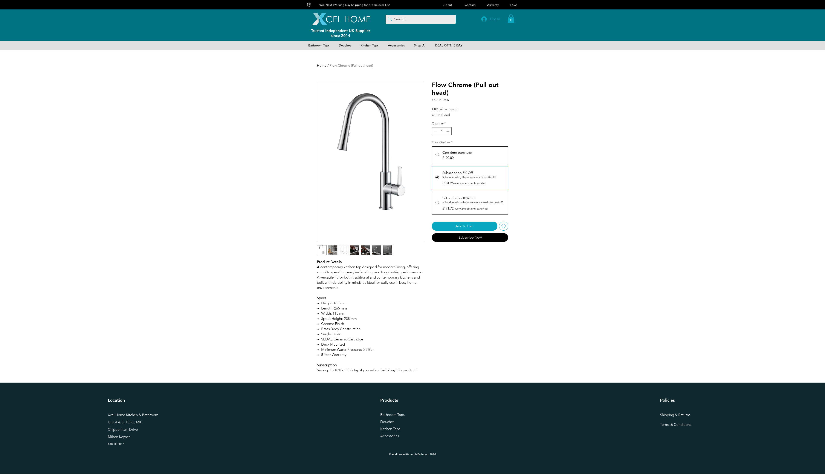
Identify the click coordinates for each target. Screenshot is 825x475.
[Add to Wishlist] (503, 226)
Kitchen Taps (390, 429)
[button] (511, 18)
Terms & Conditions (675, 424)
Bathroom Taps (392, 414)
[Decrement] (435, 131)
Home (322, 65)
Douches (387, 422)
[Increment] (448, 131)
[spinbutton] (442, 131)
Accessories (389, 436)
